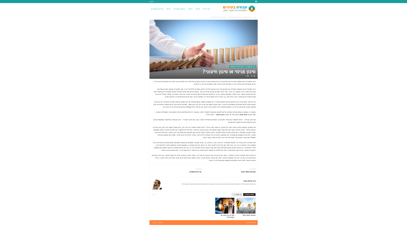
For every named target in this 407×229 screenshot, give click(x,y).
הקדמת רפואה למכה (248, 172)
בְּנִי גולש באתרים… (194, 172)
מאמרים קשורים (249, 194)
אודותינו (161, 222)
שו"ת (198, 8)
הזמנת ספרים (179, 8)
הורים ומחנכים (157, 8)
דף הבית (206, 8)
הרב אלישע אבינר (249, 181)
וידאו (169, 8)
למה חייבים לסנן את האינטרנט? (227, 216)
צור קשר (151, 1)
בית (255, 17)
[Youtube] (256, 1)
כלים (190, 8)
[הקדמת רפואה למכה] (246, 206)
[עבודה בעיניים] (241, 9)
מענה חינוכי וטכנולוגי (235, 17)
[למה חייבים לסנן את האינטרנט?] (224, 206)
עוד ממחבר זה (238, 194)
